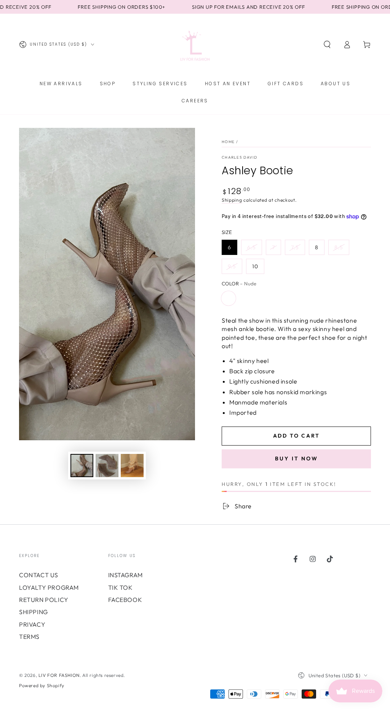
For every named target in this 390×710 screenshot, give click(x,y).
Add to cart (296, 435)
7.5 (295, 247)
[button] (327, 44)
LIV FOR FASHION (59, 675)
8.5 (338, 247)
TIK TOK (120, 587)
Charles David (239, 157)
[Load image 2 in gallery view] (107, 465)
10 (255, 266)
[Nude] (228, 298)
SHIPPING (33, 612)
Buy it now (296, 458)
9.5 (232, 266)
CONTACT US (38, 575)
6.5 (251, 247)
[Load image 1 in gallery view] (81, 465)
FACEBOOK (125, 599)
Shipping (232, 200)
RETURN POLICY (44, 599)
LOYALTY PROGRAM (49, 587)
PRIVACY (32, 624)
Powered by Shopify (41, 685)
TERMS (29, 636)
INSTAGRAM (125, 575)
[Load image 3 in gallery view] (132, 465)
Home (228, 141)
